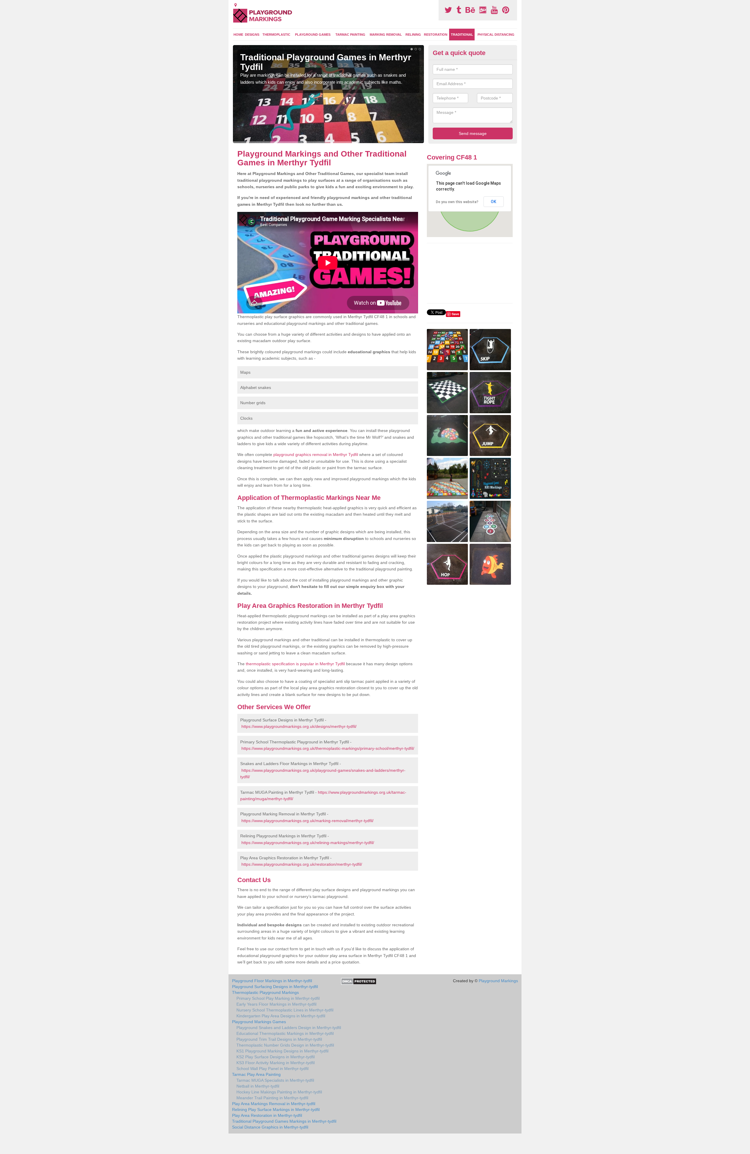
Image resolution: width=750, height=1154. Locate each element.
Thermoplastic (276, 34)
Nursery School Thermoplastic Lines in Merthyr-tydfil (284, 1010)
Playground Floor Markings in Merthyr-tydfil (272, 980)
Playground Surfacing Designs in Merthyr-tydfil (275, 986)
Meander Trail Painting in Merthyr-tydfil (272, 1097)
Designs (252, 34)
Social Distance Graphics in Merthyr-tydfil (270, 1127)
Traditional (462, 34)
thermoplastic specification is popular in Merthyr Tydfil (295, 663)
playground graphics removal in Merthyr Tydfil (315, 454)
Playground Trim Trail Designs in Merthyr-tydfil (279, 1039)
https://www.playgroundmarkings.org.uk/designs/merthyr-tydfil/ (299, 726)
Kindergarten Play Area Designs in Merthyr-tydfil (280, 1016)
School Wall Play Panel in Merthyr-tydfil (272, 1068)
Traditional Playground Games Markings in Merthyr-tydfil (284, 1121)
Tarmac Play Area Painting (256, 1074)
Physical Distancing (496, 34)
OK (493, 201)
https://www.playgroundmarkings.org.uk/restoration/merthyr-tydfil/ (301, 864)
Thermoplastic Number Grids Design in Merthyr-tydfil (285, 1045)
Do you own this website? (457, 202)
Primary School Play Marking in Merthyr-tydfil (278, 998)
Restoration (435, 34)
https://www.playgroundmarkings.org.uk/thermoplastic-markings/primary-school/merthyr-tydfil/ (327, 748)
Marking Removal (386, 34)
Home (238, 34)
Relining (413, 34)
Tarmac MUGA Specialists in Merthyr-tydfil (275, 1080)
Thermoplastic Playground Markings (265, 992)
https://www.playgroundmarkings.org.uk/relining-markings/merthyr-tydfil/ (307, 842)
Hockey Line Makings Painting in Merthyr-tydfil (279, 1092)
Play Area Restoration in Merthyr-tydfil (267, 1115)
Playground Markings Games (259, 1021)
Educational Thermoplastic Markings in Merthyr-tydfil (285, 1033)
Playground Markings (498, 980)
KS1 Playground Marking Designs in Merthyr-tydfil (282, 1051)
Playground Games (312, 34)
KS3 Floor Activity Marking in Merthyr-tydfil (275, 1062)
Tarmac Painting (350, 34)
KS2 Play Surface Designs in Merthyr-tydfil (275, 1056)
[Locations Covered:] (235, 5)
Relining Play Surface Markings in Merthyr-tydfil (276, 1109)
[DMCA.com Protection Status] (358, 980)
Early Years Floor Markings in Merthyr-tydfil (276, 1004)
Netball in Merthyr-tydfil (257, 1086)
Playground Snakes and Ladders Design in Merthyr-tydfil (288, 1027)
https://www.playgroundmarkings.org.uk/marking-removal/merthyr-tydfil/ (307, 820)
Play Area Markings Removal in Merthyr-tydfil (273, 1103)
